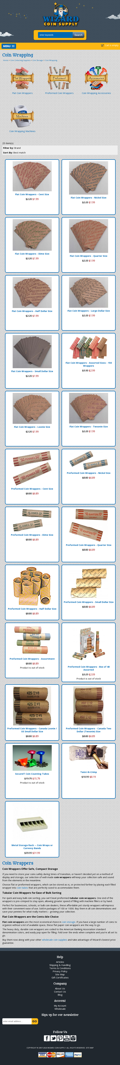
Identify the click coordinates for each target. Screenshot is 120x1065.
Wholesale (60, 1008)
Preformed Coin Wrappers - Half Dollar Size (32, 608)
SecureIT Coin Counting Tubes (32, 773)
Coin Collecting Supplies (20, 60)
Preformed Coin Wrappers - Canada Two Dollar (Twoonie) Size (88, 730)
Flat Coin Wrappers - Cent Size (32, 194)
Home (5, 60)
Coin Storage (37, 60)
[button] (9, 46)
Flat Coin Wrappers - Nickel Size (88, 197)
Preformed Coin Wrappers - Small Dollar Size (89, 602)
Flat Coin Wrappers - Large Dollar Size (89, 310)
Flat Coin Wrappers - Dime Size (32, 253)
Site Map (60, 974)
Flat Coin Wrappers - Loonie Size (32, 426)
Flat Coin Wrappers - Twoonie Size (89, 426)
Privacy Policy (60, 971)
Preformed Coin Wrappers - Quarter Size (88, 545)
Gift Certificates (60, 977)
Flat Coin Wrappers (22, 93)
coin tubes (22, 887)
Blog (60, 994)
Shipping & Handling (60, 965)
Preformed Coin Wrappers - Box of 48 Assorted (89, 668)
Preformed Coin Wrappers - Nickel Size (88, 472)
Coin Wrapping (51, 60)
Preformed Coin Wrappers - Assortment (32, 658)
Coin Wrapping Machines (22, 131)
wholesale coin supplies (54, 939)
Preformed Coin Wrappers (59, 93)
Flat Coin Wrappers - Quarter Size (88, 255)
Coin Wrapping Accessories (96, 93)
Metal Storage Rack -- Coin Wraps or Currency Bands (32, 847)
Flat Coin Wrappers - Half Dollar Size (32, 311)
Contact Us (60, 991)
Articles (60, 961)
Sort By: (14, 152)
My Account (60, 1005)
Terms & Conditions (60, 968)
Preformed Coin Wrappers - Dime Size (32, 534)
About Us (60, 988)
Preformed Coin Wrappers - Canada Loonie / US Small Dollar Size (32, 730)
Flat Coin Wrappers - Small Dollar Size (32, 371)
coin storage (68, 921)
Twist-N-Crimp (88, 772)
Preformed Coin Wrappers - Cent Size (32, 488)
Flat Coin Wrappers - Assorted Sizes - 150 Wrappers (89, 364)
